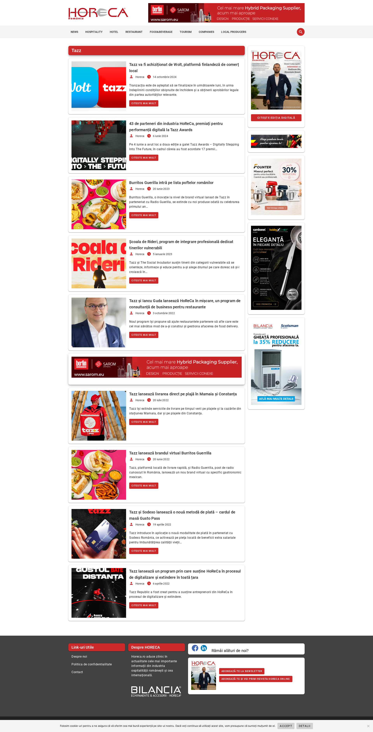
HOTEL (114, 31)
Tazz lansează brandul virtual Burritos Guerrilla (170, 453)
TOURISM (186, 31)
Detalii (305, 726)
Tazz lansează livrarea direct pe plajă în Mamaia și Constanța (183, 394)
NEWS (74, 31)
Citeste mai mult (144, 103)
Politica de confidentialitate (91, 664)
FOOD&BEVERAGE (161, 31)
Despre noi (79, 656)
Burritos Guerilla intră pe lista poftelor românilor (171, 182)
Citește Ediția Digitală (276, 117)
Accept (286, 726)
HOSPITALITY (94, 31)
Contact (77, 672)
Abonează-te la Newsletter (241, 671)
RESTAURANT (134, 31)
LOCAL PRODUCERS (233, 31)
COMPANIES (206, 31)
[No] (368, 726)
